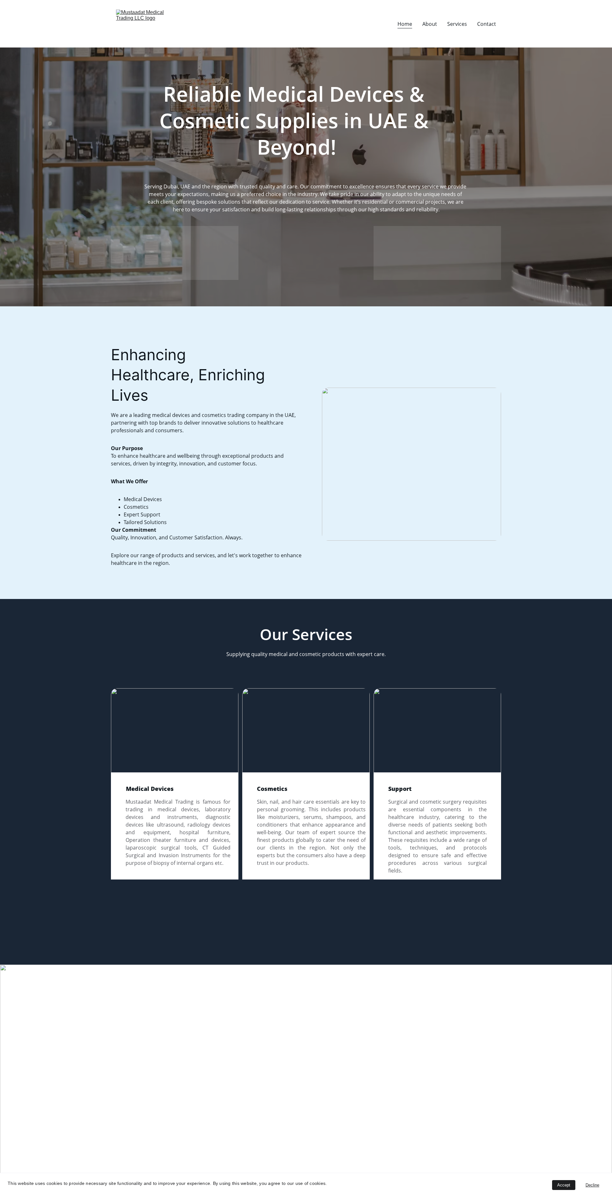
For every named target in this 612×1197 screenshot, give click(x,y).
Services (457, 23)
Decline (592, 1185)
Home (404, 23)
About (429, 23)
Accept (563, 1185)
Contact (486, 23)
